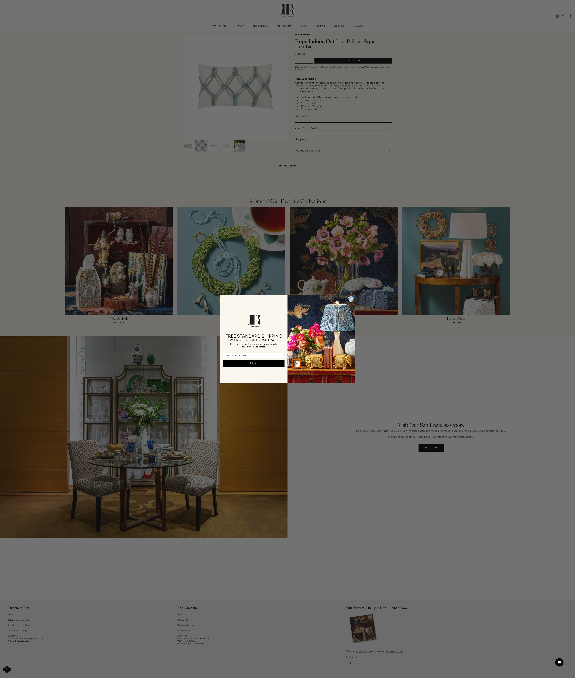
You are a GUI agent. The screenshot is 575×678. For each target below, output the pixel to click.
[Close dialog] (351, 298)
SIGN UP (254, 363)
